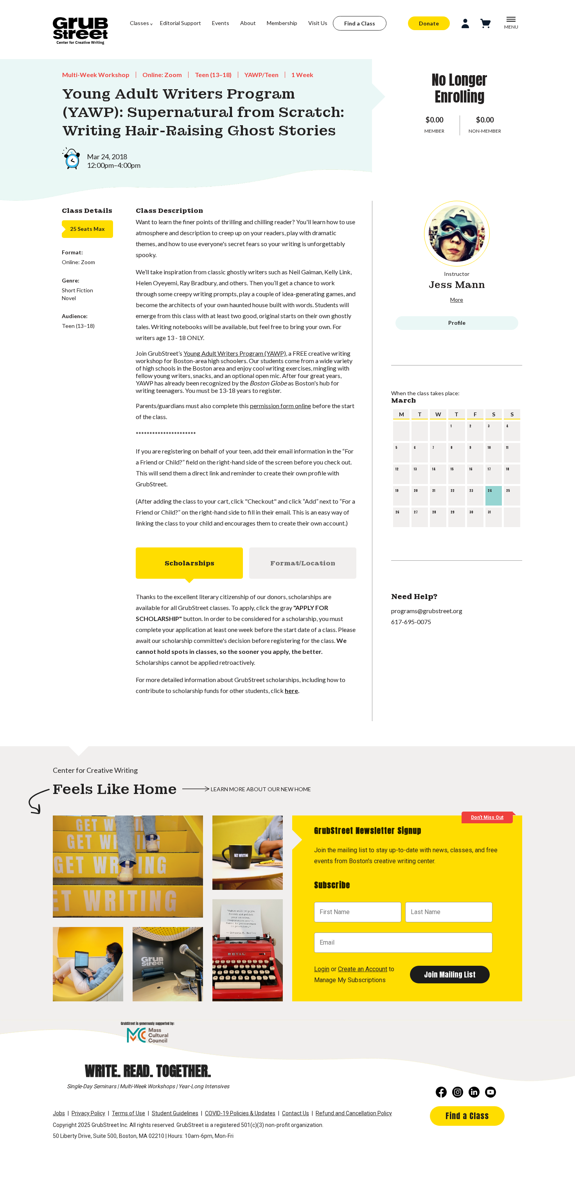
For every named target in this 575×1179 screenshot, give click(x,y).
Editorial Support (180, 23)
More (456, 299)
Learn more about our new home (261, 789)
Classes (139, 23)
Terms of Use (128, 1113)
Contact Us (295, 1113)
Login (321, 969)
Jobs (59, 1113)
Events (220, 23)
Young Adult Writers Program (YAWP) (234, 353)
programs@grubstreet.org (426, 610)
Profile (456, 322)
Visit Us (317, 23)
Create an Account (362, 969)
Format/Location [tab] (302, 563)
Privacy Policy (88, 1113)
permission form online (280, 405)
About (248, 23)
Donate (429, 23)
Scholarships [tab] (189, 563)
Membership (282, 23)
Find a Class (359, 23)
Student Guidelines (175, 1113)
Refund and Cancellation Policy (354, 1113)
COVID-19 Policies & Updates (240, 1113)
